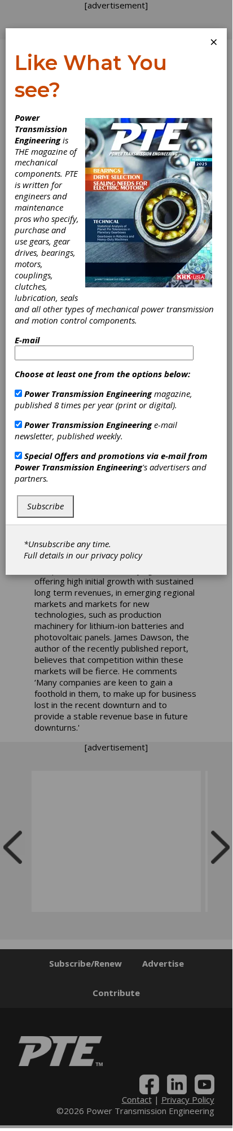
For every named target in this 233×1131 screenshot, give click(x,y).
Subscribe (45, 506)
